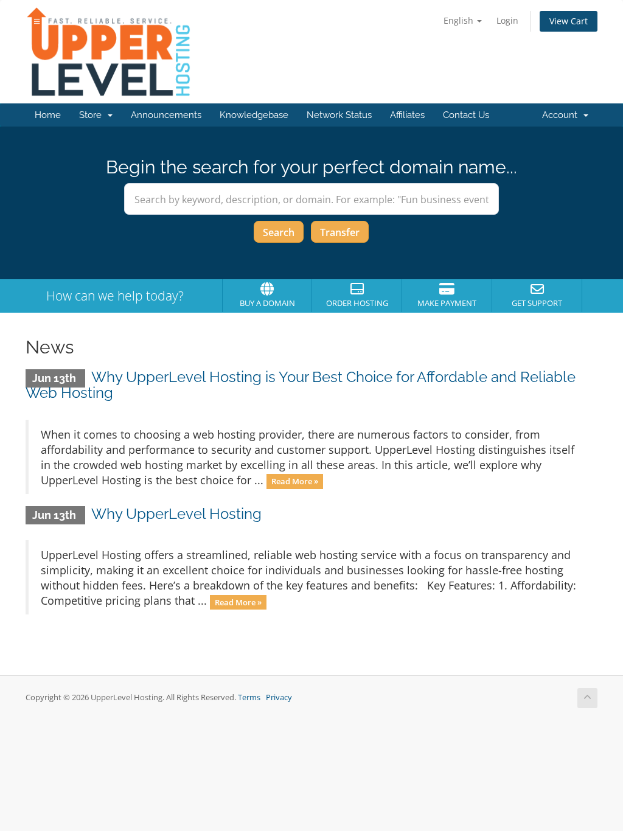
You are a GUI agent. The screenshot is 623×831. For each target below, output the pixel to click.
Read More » (294, 481)
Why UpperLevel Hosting (176, 514)
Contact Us (466, 115)
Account (562, 115)
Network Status (339, 115)
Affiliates (407, 115)
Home (48, 115)
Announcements (166, 115)
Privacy (279, 697)
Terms (249, 697)
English (460, 20)
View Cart (568, 21)
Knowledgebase (254, 115)
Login (507, 20)
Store (92, 115)
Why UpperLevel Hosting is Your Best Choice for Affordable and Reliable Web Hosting (301, 385)
